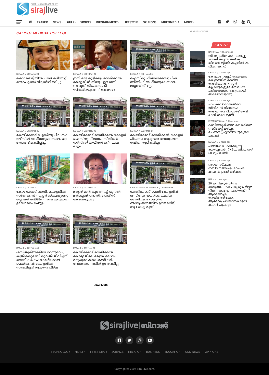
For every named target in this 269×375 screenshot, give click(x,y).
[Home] (30, 22)
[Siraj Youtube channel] (150, 340)
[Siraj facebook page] (119, 340)
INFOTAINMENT (107, 22)
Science (117, 351)
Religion (134, 351)
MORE (188, 22)
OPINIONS (150, 22)
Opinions (211, 351)
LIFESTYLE (130, 22)
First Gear (98, 351)
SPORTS (85, 22)
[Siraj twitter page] (129, 340)
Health (80, 351)
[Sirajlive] (134, 329)
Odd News (192, 351)
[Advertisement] (181, 9)
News (57, 22)
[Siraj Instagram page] (140, 340)
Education (172, 351)
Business (153, 351)
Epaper (42, 22)
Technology (60, 351)
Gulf (70, 22)
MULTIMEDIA (170, 22)
